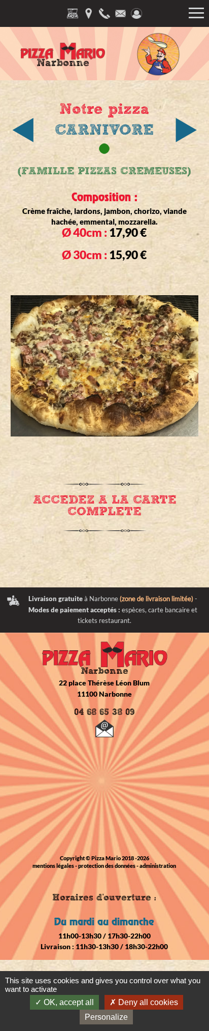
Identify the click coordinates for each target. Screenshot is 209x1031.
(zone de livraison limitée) (156, 599)
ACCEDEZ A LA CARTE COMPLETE (105, 506)
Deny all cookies (147, 1002)
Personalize (106, 1017)
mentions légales (53, 865)
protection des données (106, 865)
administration (158, 865)
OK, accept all (68, 1002)
